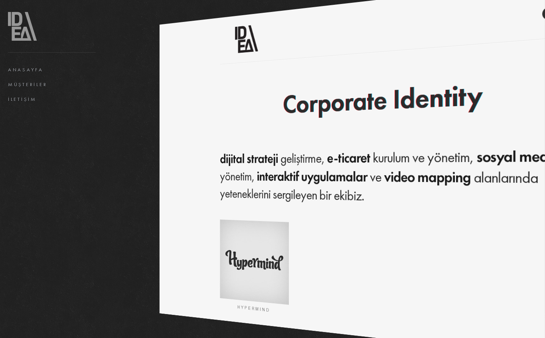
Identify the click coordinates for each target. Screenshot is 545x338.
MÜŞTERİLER (27, 84)
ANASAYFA (25, 70)
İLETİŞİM (22, 99)
